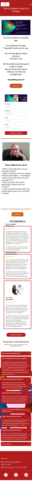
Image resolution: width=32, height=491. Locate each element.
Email (6, 124)
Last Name (7, 110)
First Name (8, 104)
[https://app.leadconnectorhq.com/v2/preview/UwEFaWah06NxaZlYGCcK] (5, 4)
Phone (6, 117)
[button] (30, 4)
